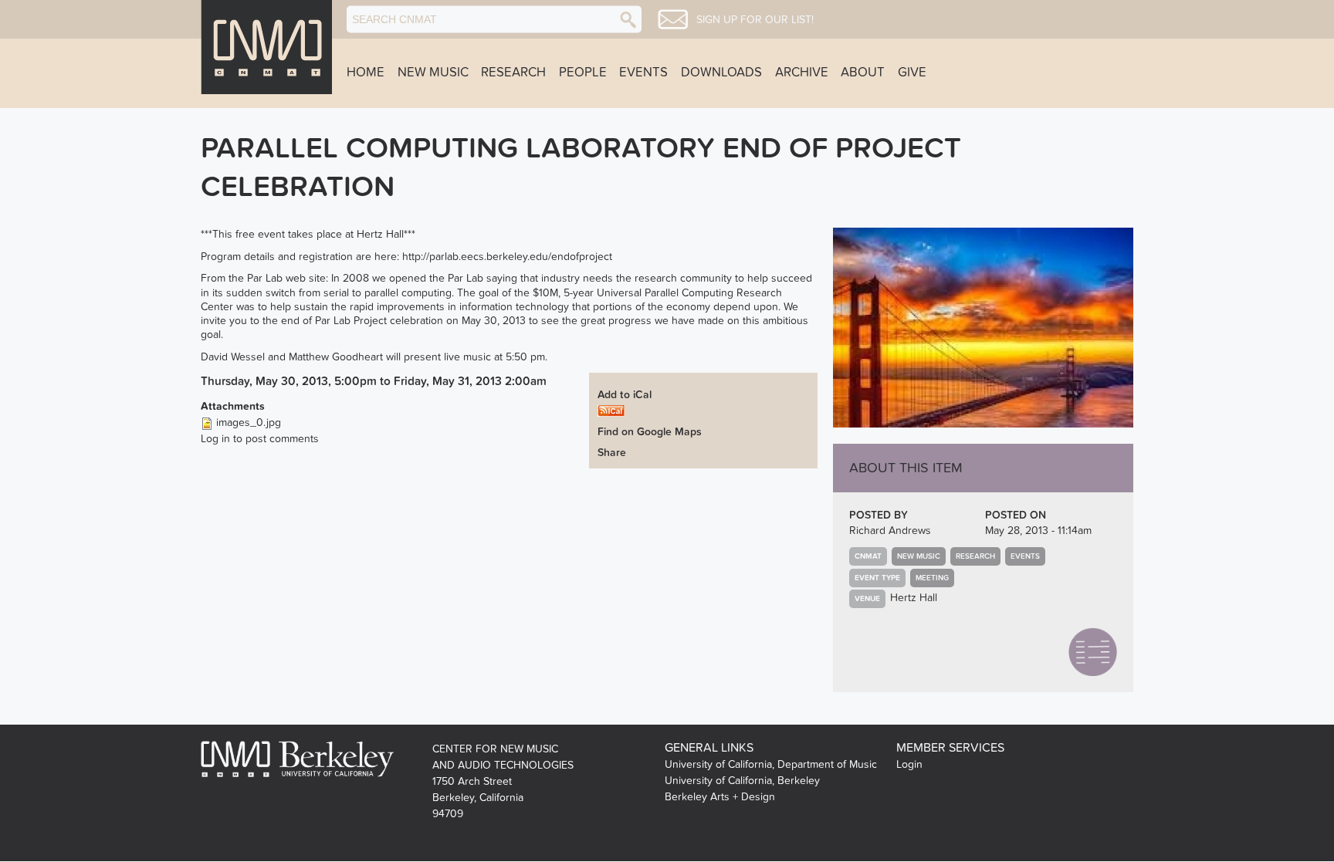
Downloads (721, 72)
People (583, 72)
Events (643, 72)
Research (513, 72)
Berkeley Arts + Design (720, 796)
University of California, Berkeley (742, 780)
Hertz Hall (913, 597)
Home (365, 72)
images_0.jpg (248, 422)
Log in (215, 438)
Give (912, 72)
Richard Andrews (890, 530)
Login (909, 764)
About (863, 72)
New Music (433, 72)
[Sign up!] (673, 19)
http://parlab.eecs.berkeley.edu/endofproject (507, 256)
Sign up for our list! (755, 20)
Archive (801, 72)
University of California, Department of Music (771, 764)
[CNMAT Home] (266, 47)
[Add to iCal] (611, 409)
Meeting (932, 578)
